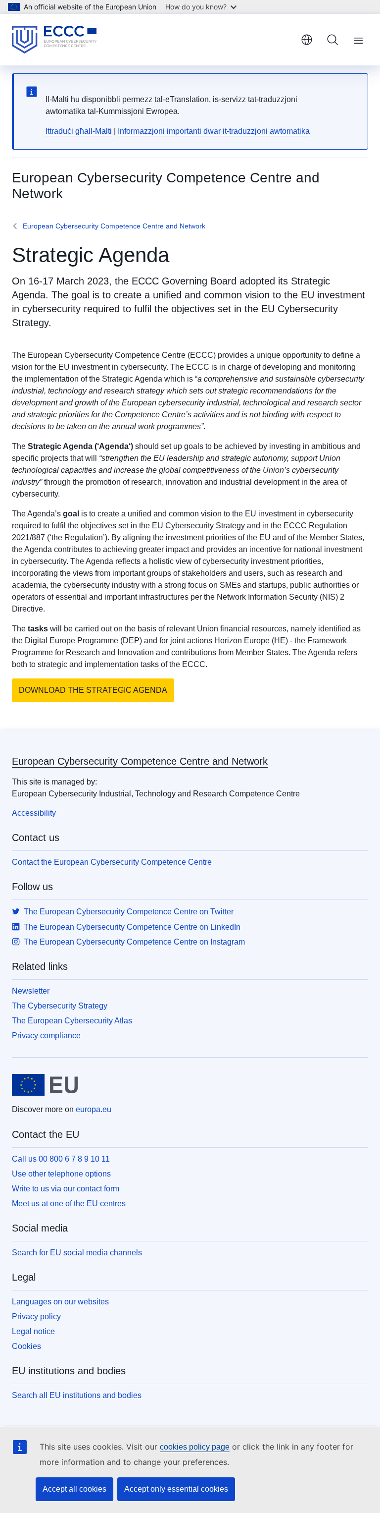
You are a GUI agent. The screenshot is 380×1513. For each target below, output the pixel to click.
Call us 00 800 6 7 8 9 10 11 (61, 1159)
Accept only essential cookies (176, 1489)
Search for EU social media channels (77, 1252)
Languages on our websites (60, 1301)
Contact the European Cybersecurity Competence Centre (112, 862)
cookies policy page (195, 1447)
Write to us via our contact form (65, 1188)
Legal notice (33, 1331)
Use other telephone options (61, 1174)
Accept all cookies (74, 1489)
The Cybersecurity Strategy (59, 1006)
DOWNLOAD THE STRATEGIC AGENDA (93, 690)
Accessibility (34, 813)
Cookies (26, 1346)
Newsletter (30, 991)
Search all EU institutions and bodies (77, 1395)
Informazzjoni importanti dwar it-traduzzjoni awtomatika (214, 131)
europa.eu (93, 1109)
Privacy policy (36, 1316)
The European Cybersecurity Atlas (72, 1020)
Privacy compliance (46, 1035)
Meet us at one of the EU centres (69, 1203)
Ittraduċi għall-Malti (79, 131)
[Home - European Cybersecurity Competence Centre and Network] (54, 40)
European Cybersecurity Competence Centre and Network (114, 226)
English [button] (307, 40)
